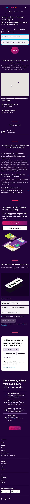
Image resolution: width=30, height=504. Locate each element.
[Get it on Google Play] (5, 491)
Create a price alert (13, 419)
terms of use (22, 324)
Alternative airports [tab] (9, 353)
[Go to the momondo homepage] (11, 7)
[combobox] (6, 29)
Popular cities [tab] (21, 353)
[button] (3, 7)
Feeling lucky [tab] (7, 357)
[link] (15, 223)
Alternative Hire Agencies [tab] (11, 349)
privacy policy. (4, 325)
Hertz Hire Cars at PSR (9, 367)
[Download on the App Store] (15, 491)
